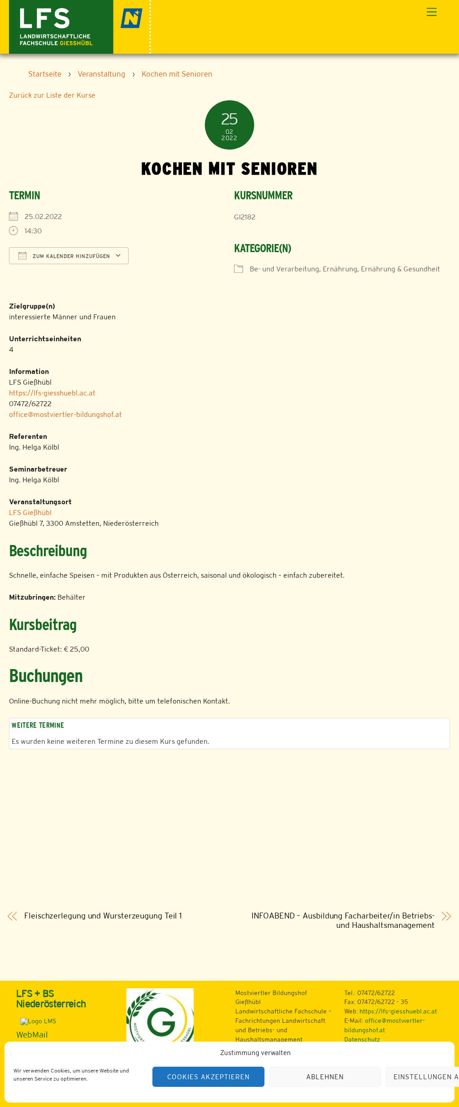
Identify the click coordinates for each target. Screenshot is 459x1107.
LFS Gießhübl (30, 512)
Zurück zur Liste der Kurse (52, 95)
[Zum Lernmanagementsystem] (36, 1021)
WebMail (32, 1034)
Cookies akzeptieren (208, 1077)
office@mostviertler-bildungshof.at (65, 414)
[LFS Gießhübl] (80, 26)
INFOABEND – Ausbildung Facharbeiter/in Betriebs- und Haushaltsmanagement (343, 920)
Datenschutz (362, 1039)
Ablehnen (325, 1077)
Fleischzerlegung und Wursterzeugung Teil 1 (103, 915)
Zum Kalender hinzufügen (70, 256)
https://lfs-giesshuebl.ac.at (52, 393)
